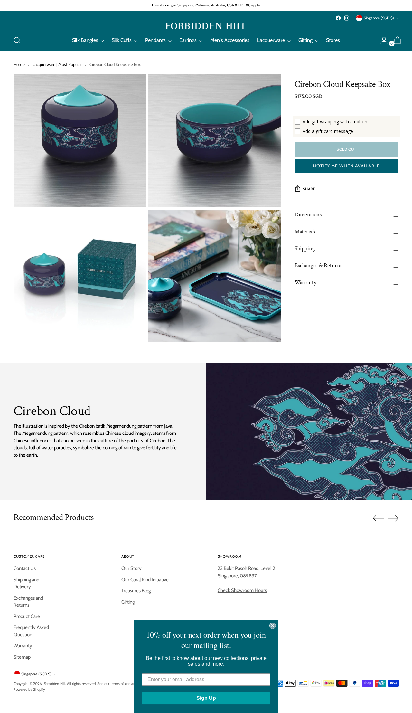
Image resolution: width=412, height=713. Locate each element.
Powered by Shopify (29, 689)
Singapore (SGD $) (379, 18)
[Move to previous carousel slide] (378, 518)
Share (309, 189)
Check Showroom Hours (242, 590)
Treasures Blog (136, 591)
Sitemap (22, 657)
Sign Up (206, 697)
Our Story (131, 568)
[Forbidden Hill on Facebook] (338, 18)
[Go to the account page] (381, 40)
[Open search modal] (17, 40)
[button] (346, 166)
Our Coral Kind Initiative (145, 580)
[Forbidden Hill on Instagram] (347, 18)
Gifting (128, 602)
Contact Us (25, 568)
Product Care (27, 616)
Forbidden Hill (54, 683)
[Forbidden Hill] (206, 26)
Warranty (23, 646)
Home (19, 64)
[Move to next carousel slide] (393, 518)
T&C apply (252, 5)
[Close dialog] (272, 625)
